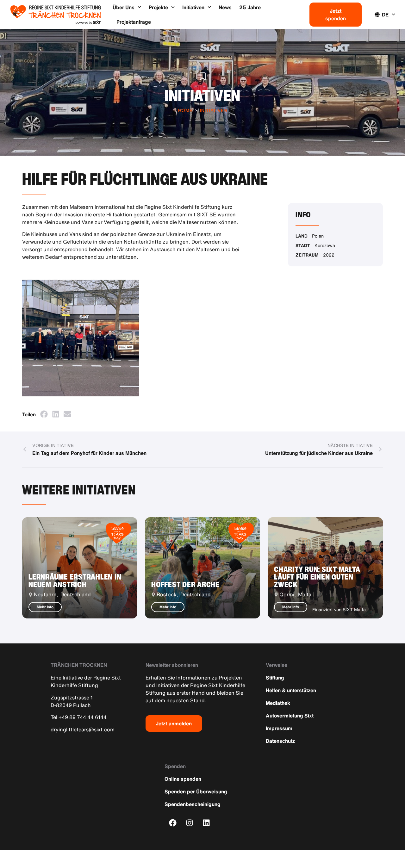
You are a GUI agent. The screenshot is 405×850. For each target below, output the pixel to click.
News (225, 7)
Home (185, 110)
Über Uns (123, 7)
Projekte (158, 7)
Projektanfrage (133, 22)
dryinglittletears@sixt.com (83, 729)
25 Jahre (250, 7)
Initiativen (193, 7)
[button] (44, 414)
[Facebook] (173, 822)
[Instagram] (189, 822)
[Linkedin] (206, 822)
